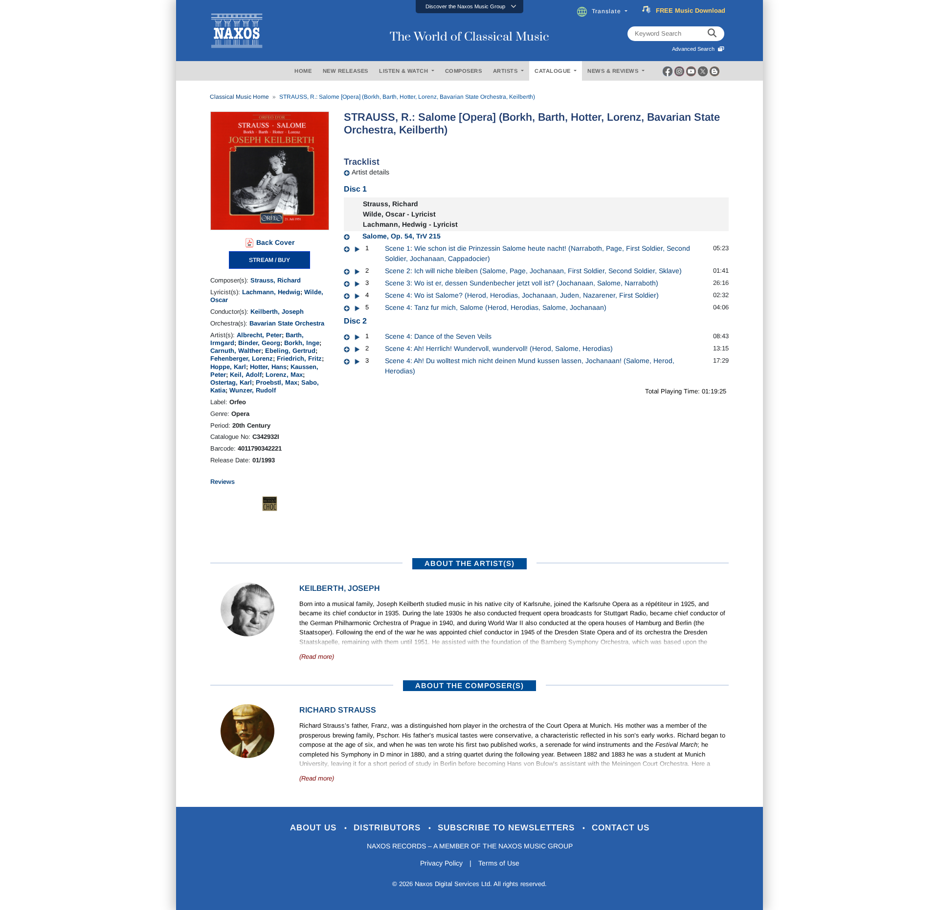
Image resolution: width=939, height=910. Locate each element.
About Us (314, 827)
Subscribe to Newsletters (508, 827)
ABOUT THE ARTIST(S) (469, 563)
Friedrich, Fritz (299, 358)
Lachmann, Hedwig (271, 292)
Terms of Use (498, 863)
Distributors (389, 827)
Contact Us (620, 827)
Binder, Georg (259, 343)
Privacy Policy (441, 863)
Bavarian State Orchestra (286, 323)
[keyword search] (712, 33)
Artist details (370, 172)
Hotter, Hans (268, 366)
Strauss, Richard (275, 280)
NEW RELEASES (345, 71)
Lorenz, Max (284, 374)
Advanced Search (694, 49)
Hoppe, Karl (228, 366)
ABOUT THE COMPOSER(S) (469, 685)
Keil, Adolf (246, 374)
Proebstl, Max (276, 382)
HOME (303, 71)
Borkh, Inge (301, 343)
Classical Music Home (239, 96)
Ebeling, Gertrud (290, 350)
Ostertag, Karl (231, 382)
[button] (469, 6)
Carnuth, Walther (235, 350)
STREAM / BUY (269, 260)
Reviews (222, 481)
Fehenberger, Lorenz (241, 358)
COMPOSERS (463, 71)
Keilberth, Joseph (277, 311)
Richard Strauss (337, 710)
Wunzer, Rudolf (252, 390)
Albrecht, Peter (259, 335)
